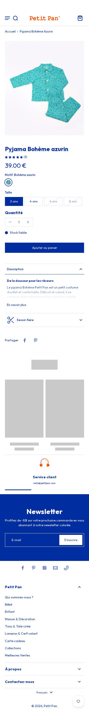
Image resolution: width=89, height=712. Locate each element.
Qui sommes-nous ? (19, 597)
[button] (44, 248)
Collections (13, 648)
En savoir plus (16, 305)
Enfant (10, 612)
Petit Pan (50, 706)
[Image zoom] (44, 88)
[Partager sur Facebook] (24, 340)
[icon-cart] (78, 18)
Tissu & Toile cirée (17, 626)
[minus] (10, 222)
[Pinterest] (33, 567)
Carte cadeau (15, 641)
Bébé (8, 604)
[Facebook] (22, 567)
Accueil (10, 31)
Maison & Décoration (20, 619)
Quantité (14, 212)
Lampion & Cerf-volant (21, 633)
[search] (15, 18)
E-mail (16, 540)
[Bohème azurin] (8, 182)
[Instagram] (44, 567)
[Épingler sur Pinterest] (35, 340)
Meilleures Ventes (17, 655)
